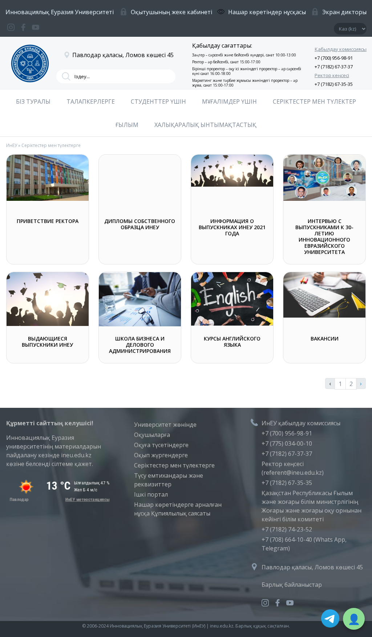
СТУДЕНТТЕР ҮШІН (158, 101)
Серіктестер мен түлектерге (174, 465)
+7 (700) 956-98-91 (334, 58)
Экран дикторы (344, 12)
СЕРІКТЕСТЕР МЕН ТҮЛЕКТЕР (314, 101)
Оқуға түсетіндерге (161, 445)
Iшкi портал (151, 494)
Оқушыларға (152, 435)
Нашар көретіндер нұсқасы (267, 12)
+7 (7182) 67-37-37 (334, 66)
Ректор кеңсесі (332, 75)
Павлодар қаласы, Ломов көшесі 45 (312, 567)
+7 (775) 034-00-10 (287, 443)
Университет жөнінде (165, 425)
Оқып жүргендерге (161, 455)
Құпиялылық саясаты (180, 513)
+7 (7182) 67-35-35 (334, 84)
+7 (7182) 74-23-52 (287, 529)
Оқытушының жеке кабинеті (171, 12)
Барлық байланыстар (292, 585)
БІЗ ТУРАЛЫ (33, 101)
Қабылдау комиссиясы (341, 49)
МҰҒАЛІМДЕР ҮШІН (229, 101)
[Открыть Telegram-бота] (330, 619)
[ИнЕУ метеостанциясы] (58, 499)
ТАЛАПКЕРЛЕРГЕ (90, 101)
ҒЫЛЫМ (127, 125)
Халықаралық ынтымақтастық (205, 125)
